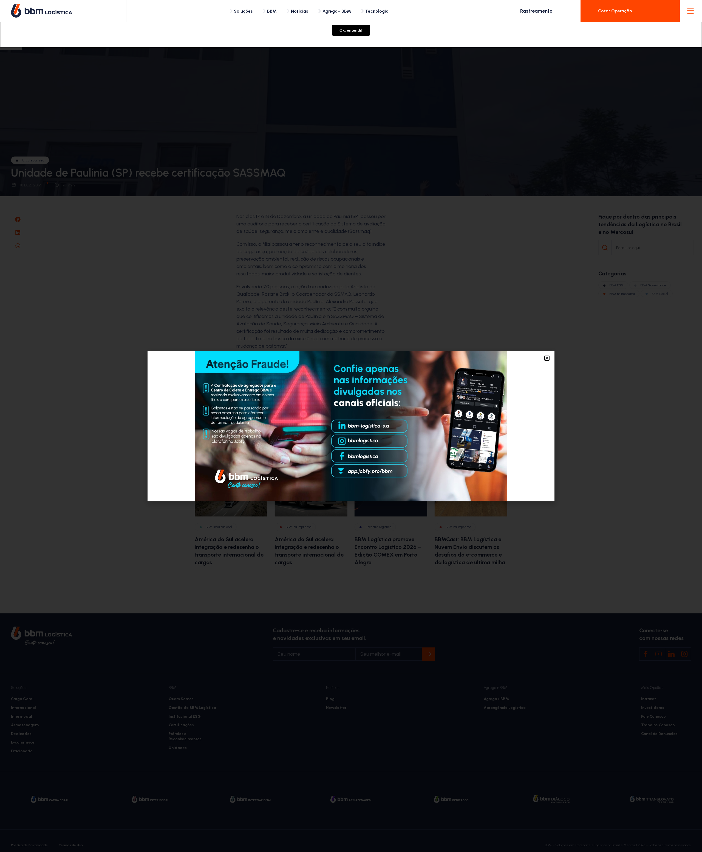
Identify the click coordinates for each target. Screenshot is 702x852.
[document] (351, 426)
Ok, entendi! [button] (351, 30)
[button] (547, 358)
